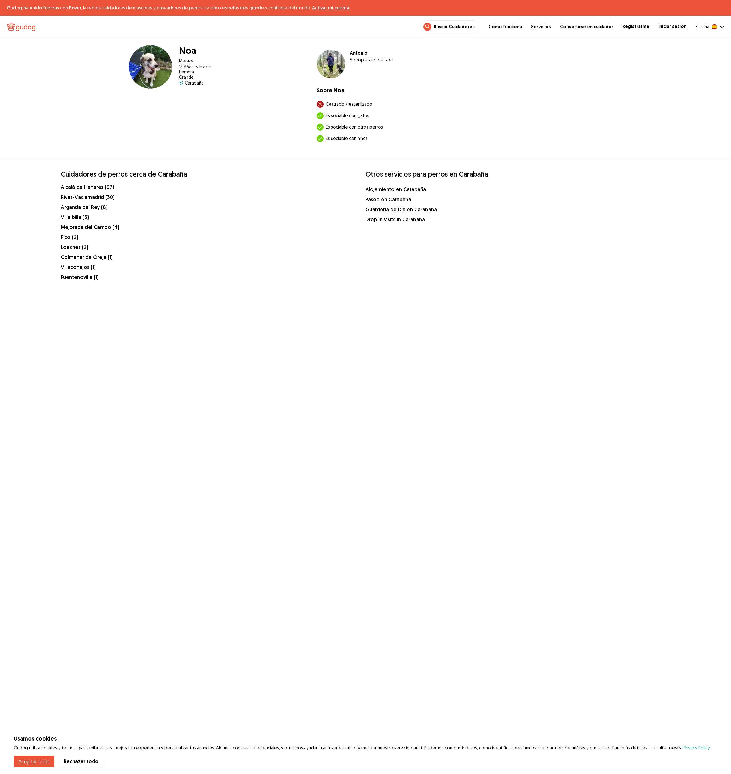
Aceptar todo (34, 761)
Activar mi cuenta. (331, 8)
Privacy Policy (697, 748)
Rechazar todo (81, 761)
